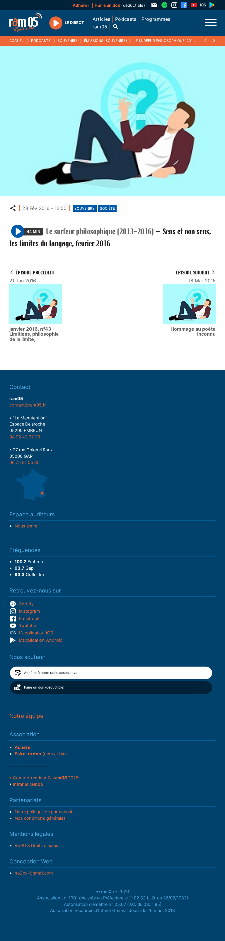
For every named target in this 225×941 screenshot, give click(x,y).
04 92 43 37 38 (24, 437)
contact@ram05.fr (27, 405)
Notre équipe (26, 716)
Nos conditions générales (40, 818)
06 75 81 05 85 (24, 462)
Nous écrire (26, 526)
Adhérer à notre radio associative (50, 673)
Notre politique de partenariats (45, 811)
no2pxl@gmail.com (34, 873)
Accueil (17, 40)
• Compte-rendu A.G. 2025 (44, 778)
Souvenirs (67, 40)
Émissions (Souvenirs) (105, 40)
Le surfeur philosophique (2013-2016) (170, 40)
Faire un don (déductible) (44, 687)
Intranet (28, 784)
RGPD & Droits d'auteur (37, 845)
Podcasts (41, 40)
